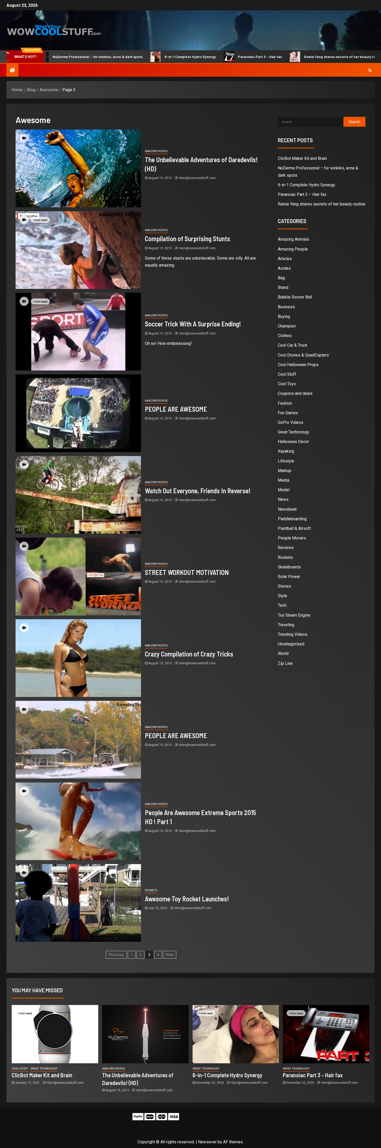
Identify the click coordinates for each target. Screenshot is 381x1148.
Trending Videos (292, 634)
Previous (116, 955)
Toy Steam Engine (294, 615)
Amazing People (156, 151)
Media (283, 480)
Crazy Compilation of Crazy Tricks (189, 654)
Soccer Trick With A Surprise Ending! (193, 324)
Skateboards (289, 567)
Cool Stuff (287, 374)
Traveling (286, 624)
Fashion (285, 403)
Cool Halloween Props (298, 364)
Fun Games (288, 412)
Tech (282, 605)
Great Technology (293, 432)
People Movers (292, 538)
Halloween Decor (293, 441)
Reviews (286, 547)
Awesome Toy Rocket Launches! (187, 899)
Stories (284, 586)
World (283, 653)
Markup (284, 470)
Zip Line (285, 663)
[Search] (370, 70)
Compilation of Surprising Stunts (187, 238)
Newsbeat (287, 509)
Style (282, 595)
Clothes (285, 335)
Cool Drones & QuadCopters (303, 355)
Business (286, 306)
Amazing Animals (293, 239)
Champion (287, 326)
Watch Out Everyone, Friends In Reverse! (198, 491)
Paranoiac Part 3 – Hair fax (224, 56)
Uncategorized (291, 643)
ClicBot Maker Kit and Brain (302, 158)
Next (169, 955)
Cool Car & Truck (292, 345)
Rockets (151, 890)
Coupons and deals (295, 393)
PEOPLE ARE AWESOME (176, 409)
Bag (281, 277)
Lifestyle (286, 461)
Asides (284, 268)
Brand (283, 287)
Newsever (207, 1141)
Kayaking (286, 451)
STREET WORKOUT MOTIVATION (187, 572)
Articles (285, 258)
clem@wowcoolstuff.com (197, 178)
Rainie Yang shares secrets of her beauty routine (309, 56)
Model (284, 489)
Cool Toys (287, 383)
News (283, 499)
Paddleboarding (292, 518)
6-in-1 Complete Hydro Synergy (154, 56)
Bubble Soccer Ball (295, 297)
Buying (284, 316)
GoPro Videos (290, 422)
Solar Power (289, 576)
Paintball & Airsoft (294, 528)
